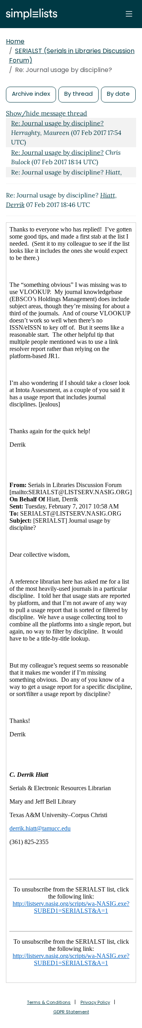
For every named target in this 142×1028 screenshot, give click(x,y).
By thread (78, 93)
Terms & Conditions (49, 1002)
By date (118, 93)
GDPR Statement (71, 1012)
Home (15, 41)
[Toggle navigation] (129, 14)
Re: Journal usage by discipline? (57, 123)
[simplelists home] (29, 14)
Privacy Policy (95, 1002)
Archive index (31, 93)
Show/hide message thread (46, 113)
